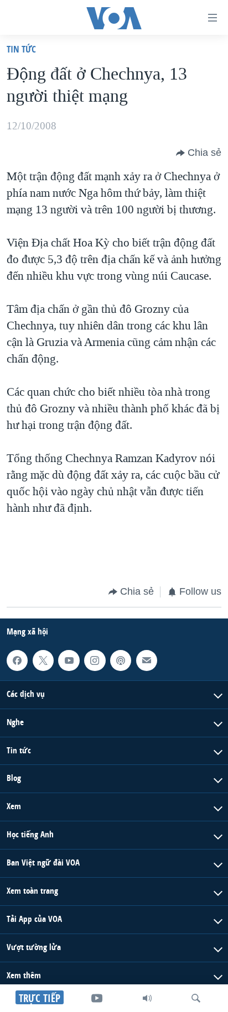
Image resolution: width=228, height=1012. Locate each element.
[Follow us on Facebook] (17, 659)
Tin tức (21, 49)
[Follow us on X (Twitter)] (43, 659)
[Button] (198, 153)
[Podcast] (120, 659)
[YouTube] (97, 998)
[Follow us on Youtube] (68, 659)
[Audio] (147, 998)
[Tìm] (196, 998)
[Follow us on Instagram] (94, 659)
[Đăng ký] (146, 659)
